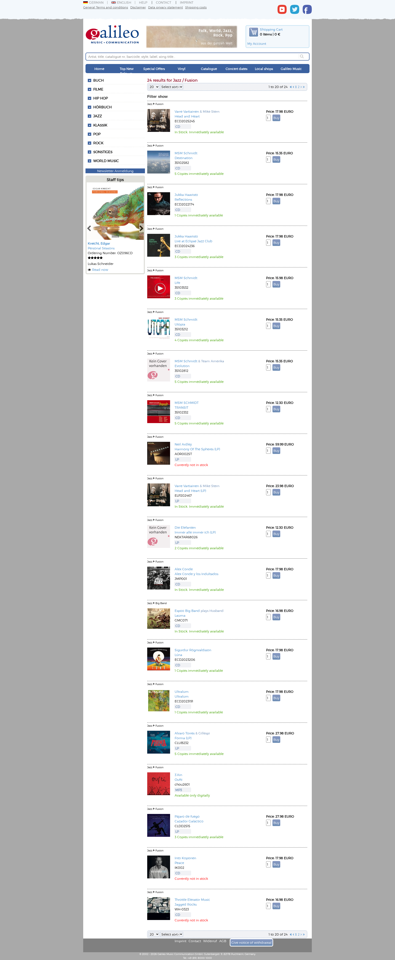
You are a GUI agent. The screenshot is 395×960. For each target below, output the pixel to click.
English (124, 2)
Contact (163, 2)
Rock (98, 143)
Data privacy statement (165, 7)
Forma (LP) (183, 738)
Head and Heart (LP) (190, 491)
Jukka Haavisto (186, 195)
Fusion (159, 103)
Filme (98, 89)
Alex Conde (184, 569)
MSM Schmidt (186, 153)
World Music (106, 161)
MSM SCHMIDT (187, 403)
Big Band (161, 603)
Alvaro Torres (185, 733)
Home (99, 69)
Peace (179, 863)
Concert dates (236, 69)
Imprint (186, 2)
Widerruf (210, 941)
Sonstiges (102, 152)
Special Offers (154, 69)
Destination (183, 158)
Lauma (180, 615)
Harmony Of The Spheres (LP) (197, 449)
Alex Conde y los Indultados (196, 574)
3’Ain (178, 775)
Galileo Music (291, 69)
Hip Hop (100, 98)
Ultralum (182, 691)
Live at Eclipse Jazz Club (193, 241)
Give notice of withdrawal (251, 942)
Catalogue (209, 69)
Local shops (264, 69)
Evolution (182, 366)
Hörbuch (102, 107)
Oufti (178, 779)
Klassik (100, 125)
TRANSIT (181, 407)
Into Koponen (185, 858)
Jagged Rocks (186, 904)
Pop (97, 134)
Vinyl (181, 69)
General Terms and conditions (105, 7)
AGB (222, 941)
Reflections (183, 199)
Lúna (178, 655)
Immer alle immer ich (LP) (195, 532)
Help (143, 2)
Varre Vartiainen (187, 111)
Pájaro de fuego (187, 816)
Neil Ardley (183, 444)
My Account (256, 43)
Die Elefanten (185, 527)
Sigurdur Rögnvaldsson (193, 650)
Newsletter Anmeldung (115, 171)
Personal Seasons (101, 248)
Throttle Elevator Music (192, 899)
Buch (98, 80)
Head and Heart (187, 116)
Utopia (180, 324)
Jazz (97, 116)
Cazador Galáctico (189, 821)
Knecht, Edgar (99, 243)
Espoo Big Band (187, 611)
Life (177, 283)
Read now (100, 270)
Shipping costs (196, 7)
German (96, 2)
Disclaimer (138, 7)
